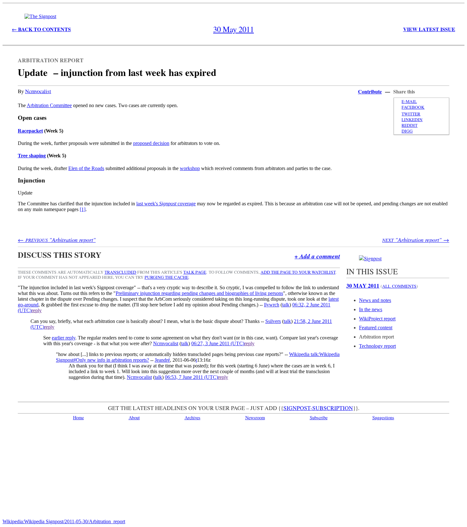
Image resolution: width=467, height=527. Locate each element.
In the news (370, 309)
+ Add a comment (317, 256)
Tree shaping (32, 155)
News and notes (375, 300)
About (134, 417)
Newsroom (255, 417)
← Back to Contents (41, 29)
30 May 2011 (362, 285)
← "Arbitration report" (57, 239)
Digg (407, 131)
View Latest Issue (429, 29)
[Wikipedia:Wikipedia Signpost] (40, 16)
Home (78, 417)
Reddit (409, 125)
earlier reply (63, 337)
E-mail (409, 101)
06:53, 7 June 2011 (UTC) (191, 377)
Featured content (375, 327)
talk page (194, 272)
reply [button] (36, 310)
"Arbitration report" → (415, 239)
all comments (399, 286)
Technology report (377, 346)
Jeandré (162, 360)
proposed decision (151, 143)
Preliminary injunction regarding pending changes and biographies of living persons (199, 293)
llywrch (271, 304)
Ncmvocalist (38, 91)
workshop (190, 168)
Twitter (411, 114)
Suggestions (383, 417)
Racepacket (30, 130)
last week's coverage (166, 203)
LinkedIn (412, 119)
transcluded (120, 272)
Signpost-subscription (318, 408)
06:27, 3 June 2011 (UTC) (217, 343)
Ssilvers (273, 321)
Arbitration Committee (49, 105)
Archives (192, 417)
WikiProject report (377, 318)
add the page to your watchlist (298, 272)
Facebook (413, 107)
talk (285, 304)
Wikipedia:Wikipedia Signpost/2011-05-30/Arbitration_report (64, 521)
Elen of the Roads (86, 168)
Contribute (370, 91)
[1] (82, 209)
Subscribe (319, 417)
